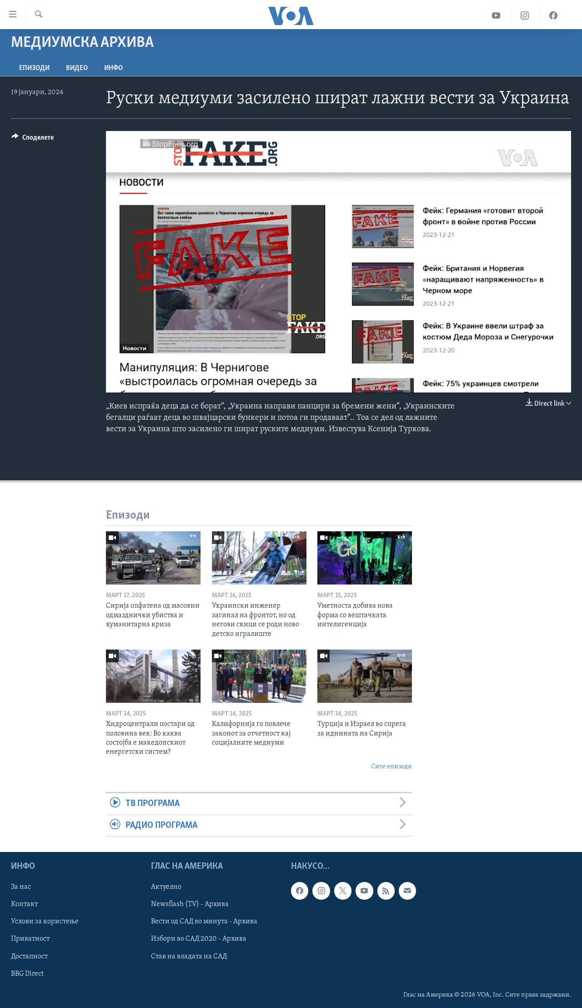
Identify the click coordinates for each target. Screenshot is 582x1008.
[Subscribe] (407, 890)
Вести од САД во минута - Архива (204, 921)
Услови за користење (45, 921)
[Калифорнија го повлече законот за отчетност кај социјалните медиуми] (259, 676)
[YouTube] (496, 16)
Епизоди (34, 68)
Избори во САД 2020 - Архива (198, 938)
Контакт (24, 904)
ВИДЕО (77, 68)
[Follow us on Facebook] (299, 890)
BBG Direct (27, 974)
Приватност (30, 938)
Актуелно (166, 887)
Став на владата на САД (189, 956)
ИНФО (113, 68)
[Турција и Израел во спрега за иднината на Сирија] (364, 676)
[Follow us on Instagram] (321, 890)
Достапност (29, 956)
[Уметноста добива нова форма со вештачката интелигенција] (364, 558)
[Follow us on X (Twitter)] (342, 890)
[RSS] (386, 890)
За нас (21, 887)
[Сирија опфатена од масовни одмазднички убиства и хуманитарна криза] (153, 558)
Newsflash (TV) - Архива (190, 904)
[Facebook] (553, 16)
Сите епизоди (391, 766)
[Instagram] (525, 16)
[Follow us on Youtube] (364, 890)
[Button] (32, 139)
